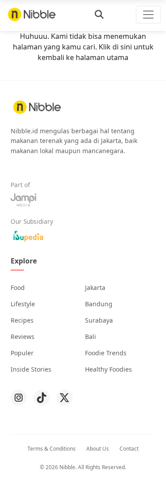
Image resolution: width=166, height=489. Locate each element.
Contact (129, 448)
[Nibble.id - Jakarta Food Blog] (31, 14)
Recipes (22, 320)
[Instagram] (19, 398)
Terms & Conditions (51, 448)
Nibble (67, 467)
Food (18, 287)
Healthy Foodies (108, 369)
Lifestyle (23, 304)
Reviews (23, 336)
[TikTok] (42, 398)
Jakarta (95, 287)
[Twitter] (65, 398)
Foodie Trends (106, 353)
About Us (97, 448)
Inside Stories (31, 369)
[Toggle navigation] (148, 14)
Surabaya (99, 320)
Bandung (98, 304)
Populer (22, 353)
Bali (90, 336)
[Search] (99, 14)
